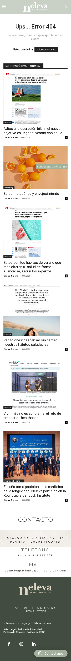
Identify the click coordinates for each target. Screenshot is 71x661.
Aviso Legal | (10, 629)
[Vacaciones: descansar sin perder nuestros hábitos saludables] (35, 310)
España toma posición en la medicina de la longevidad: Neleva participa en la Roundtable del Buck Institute (34, 491)
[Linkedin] (33, 644)
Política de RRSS (36, 632)
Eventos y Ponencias (13, 481)
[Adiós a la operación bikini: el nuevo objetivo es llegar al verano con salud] (35, 98)
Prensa (7, 123)
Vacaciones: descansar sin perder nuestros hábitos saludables (30, 342)
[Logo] (35, 7)
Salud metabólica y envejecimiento (31, 194)
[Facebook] (8, 644)
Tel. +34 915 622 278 (35, 555)
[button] (51, 653)
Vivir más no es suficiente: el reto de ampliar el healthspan (32, 415)
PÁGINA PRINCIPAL (46, 49)
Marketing (8, 188)
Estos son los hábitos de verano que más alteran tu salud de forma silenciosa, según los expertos (32, 266)
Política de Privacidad (30, 629)
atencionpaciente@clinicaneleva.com (35, 570)
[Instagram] (21, 644)
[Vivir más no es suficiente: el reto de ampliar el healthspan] (35, 383)
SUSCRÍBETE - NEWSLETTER (52, 166)
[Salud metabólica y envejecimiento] (35, 167)
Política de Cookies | (15, 632)
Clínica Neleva (10, 137)
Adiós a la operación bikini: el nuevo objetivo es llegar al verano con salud (32, 131)
